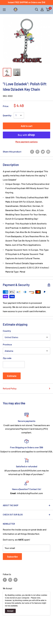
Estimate (11, 375)
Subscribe (12, 556)
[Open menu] (4, 10)
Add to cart (26, 125)
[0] (48, 9)
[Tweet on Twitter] (43, 151)
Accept (10, 611)
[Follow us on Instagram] (10, 580)
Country (7, 330)
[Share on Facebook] (32, 151)
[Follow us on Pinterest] (16, 580)
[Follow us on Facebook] (5, 580)
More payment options (26, 141)
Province (7, 344)
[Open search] (36, 9)
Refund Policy (10, 388)
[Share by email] (48, 151)
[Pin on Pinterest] (37, 151)
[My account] (42, 9)
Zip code (7, 358)
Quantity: (7, 115)
